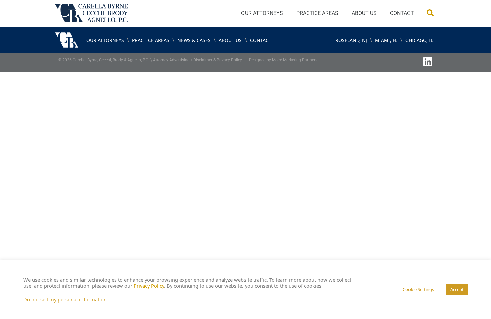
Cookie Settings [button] (418, 289)
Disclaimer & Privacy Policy (217, 60)
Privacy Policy (149, 285)
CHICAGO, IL (419, 40)
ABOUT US (364, 13)
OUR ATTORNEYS (262, 13)
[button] (430, 13)
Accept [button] (457, 289)
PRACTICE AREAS (317, 13)
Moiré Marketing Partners (294, 60)
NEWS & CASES (194, 40)
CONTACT (402, 13)
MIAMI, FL (386, 40)
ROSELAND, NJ (351, 40)
